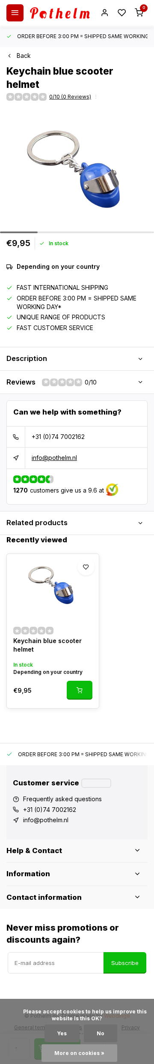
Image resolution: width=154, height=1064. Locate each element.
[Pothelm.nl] (60, 13)
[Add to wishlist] (86, 566)
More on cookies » (79, 1053)
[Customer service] (96, 783)
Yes (62, 1033)
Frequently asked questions (62, 799)
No (100, 1033)
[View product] (79, 690)
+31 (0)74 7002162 (58, 436)
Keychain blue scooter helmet (47, 645)
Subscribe (125, 962)
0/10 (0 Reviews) (70, 96)
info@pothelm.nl (54, 457)
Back (24, 55)
